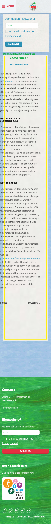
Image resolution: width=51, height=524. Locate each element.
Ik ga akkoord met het (20, 33)
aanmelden (25, 451)
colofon (21, 517)
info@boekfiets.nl (10, 407)
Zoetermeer (8, 81)
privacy (10, 517)
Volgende (33, 303)
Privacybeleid (13, 36)
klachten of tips (36, 517)
